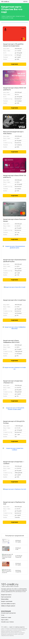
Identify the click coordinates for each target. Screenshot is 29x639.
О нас (2, 615)
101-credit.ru (5, 1)
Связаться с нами (6, 617)
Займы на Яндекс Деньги (8, 606)
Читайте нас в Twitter (7, 622)
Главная (4, 16)
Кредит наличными (6, 601)
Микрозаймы (5, 599)
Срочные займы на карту (8, 603)
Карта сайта (4, 619)
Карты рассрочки (6, 597)
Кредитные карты (10, 16)
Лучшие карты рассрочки (8, 613)
